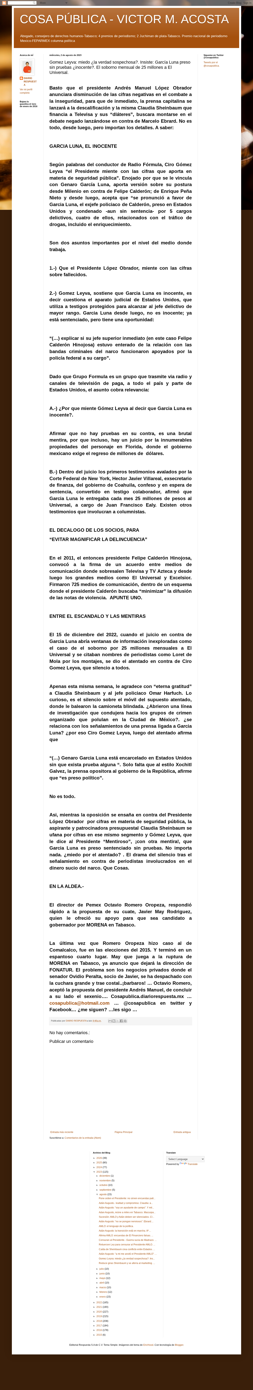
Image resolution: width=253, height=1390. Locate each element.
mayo (102, 1278)
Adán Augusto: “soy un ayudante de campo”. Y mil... (126, 1207)
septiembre (105, 1189)
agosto (103, 1194)
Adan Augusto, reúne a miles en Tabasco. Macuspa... (127, 1212)
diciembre (105, 1175)
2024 (99, 1167)
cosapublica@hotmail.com (79, 1003)
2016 (99, 1330)
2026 (99, 1158)
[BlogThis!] (114, 1021)
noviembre (105, 1180)
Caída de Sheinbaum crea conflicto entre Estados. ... (127, 1249)
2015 (99, 1334)
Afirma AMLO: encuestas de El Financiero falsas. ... (126, 1235)
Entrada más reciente (61, 1132)
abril (102, 1282)
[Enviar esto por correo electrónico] (110, 1021)
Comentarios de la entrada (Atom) (83, 1138)
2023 (99, 1171)
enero (102, 1296)
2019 (99, 1316)
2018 (99, 1321)
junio (102, 1273)
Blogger (179, 1345)
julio (102, 1268)
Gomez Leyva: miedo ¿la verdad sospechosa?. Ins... (127, 1258)
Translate (193, 1164)
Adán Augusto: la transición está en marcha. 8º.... (125, 1230)
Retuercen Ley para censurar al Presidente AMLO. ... (127, 1244)
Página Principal (123, 1132)
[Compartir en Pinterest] (125, 1021)
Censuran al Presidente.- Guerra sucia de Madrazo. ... (128, 1240)
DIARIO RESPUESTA (30, 81)
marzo (103, 1287)
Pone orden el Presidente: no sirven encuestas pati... (127, 1198)
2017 (99, 1325)
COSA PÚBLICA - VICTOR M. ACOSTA (124, 19)
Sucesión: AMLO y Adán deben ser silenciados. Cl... (126, 1217)
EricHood (148, 1345)
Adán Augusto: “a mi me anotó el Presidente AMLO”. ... (128, 1253)
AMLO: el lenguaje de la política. (116, 1226)
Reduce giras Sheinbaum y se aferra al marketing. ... (127, 1263)
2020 (99, 1311)
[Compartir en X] (118, 1021)
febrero (103, 1292)
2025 (99, 1162)
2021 (99, 1307)
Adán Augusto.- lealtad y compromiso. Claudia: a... (126, 1203)
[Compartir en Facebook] (121, 1021)
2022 (99, 1302)
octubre (103, 1185)
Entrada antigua (182, 1132)
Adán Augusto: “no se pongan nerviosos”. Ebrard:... (126, 1221)
